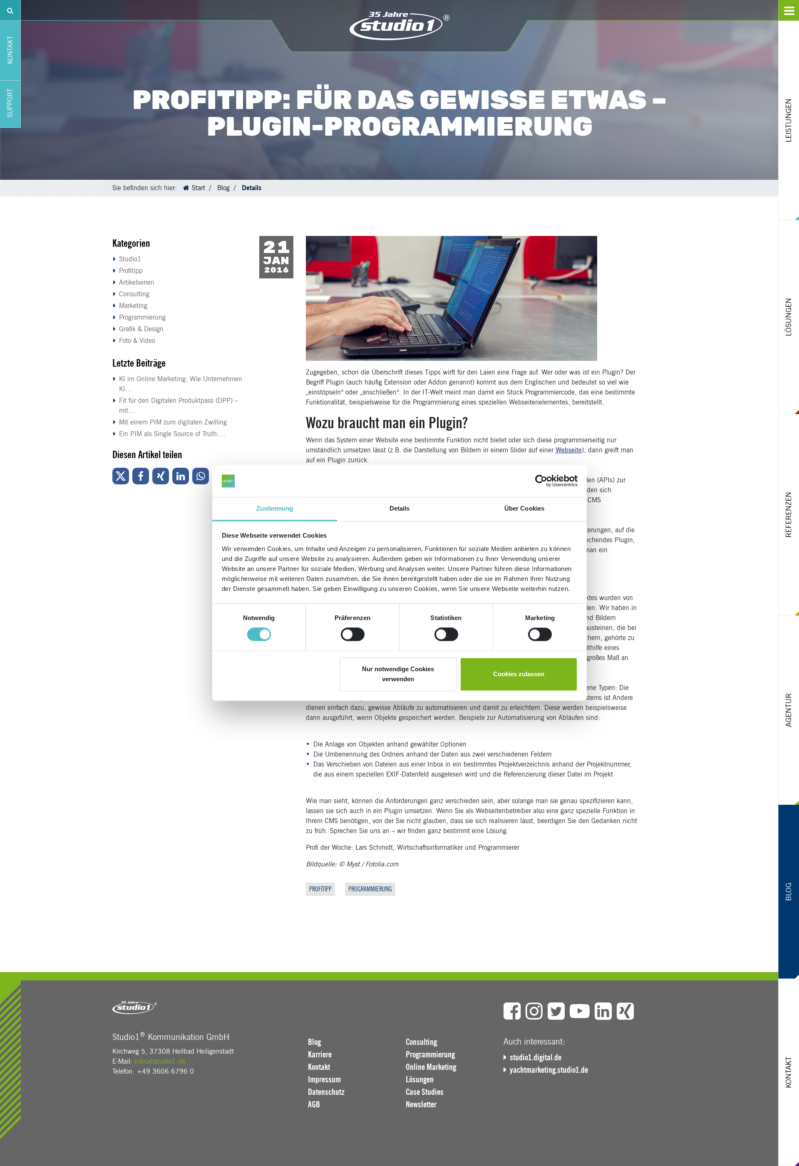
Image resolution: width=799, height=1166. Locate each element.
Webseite (569, 450)
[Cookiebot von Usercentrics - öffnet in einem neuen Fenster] (541, 481)
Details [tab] (400, 508)
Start (198, 188)
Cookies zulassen (518, 673)
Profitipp (131, 271)
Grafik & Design (141, 329)
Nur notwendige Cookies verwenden (398, 673)
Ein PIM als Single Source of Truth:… (172, 434)
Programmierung (142, 317)
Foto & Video (137, 341)
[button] (120, 476)
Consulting (134, 294)
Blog (223, 188)
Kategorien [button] (131, 243)
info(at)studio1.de (159, 1061)
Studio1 (130, 259)
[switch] (353, 634)
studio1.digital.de (535, 1057)
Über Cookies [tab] (524, 508)
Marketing (133, 306)
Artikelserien (136, 282)
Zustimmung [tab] (274, 508)
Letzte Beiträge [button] (139, 363)
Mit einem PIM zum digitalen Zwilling (173, 422)
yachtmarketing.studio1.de (549, 1070)
